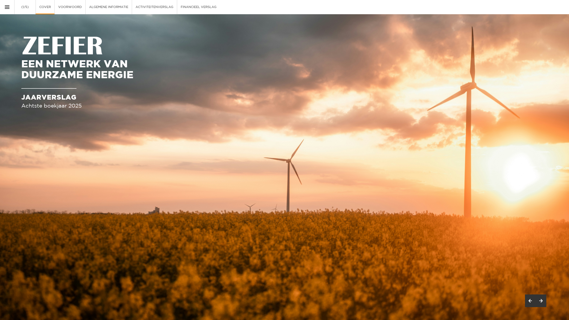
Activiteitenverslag (154, 7)
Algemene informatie (108, 7)
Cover (45, 7)
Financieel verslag (198, 7)
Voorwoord (70, 7)
